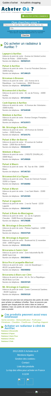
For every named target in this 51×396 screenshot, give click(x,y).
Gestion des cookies (25, 359)
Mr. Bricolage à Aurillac (14, 127)
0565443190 (25, 208)
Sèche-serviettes (8, 320)
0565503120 (25, 294)
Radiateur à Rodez (8, 339)
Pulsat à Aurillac (11, 66)
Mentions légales (25, 355)
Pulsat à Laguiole (11, 201)
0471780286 (25, 221)
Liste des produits (25, 366)
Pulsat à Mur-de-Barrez (14, 139)
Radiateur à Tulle (7, 341)
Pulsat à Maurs (10, 164)
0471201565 (25, 196)
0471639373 (25, 122)
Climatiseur (6, 322)
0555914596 (25, 245)
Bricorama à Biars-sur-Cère (16, 274)
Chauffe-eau (26, 322)
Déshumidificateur (23, 320)
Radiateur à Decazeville (9, 331)
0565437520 (25, 233)
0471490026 (25, 159)
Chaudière (16, 322)
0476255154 (25, 86)
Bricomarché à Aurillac (14, 90)
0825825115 (25, 61)
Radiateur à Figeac (8, 333)
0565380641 (25, 258)
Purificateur (36, 320)
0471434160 (25, 98)
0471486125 (25, 73)
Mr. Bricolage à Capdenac (15, 287)
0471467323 (25, 172)
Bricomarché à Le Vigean (15, 176)
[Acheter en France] (21, 384)
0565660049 (25, 147)
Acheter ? (17, 9)
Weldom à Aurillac (12, 115)
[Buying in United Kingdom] (30, 384)
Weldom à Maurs (11, 152)
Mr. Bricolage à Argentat (15, 238)
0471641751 (25, 135)
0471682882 (25, 184)
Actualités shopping (31, 2)
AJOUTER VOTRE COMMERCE (36, 16)
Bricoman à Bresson (13, 78)
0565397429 (25, 282)
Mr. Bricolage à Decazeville (16, 225)
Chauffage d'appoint (40, 322)
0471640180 (25, 110)
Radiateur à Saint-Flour (9, 336)
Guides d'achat (10, 2)
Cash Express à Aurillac (14, 103)
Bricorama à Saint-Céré (14, 250)
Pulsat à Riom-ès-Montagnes (17, 213)
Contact (25, 362)
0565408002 (25, 270)
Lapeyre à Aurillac (11, 53)
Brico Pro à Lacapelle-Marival (17, 262)
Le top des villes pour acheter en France (25, 370)
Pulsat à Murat (10, 188)
